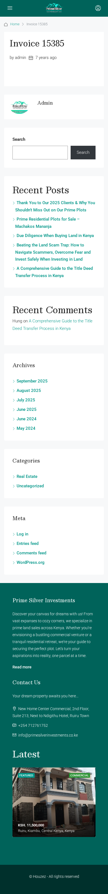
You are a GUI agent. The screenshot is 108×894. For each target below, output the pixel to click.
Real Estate (27, 476)
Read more (22, 667)
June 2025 (27, 409)
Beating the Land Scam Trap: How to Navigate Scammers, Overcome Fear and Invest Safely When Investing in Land (53, 252)
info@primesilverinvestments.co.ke (48, 735)
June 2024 (27, 418)
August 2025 (29, 390)
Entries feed (27, 543)
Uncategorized (30, 485)
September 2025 (32, 381)
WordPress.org (31, 562)
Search (18, 139)
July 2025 (26, 399)
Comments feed (31, 552)
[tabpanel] (54, 802)
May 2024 (26, 428)
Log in (22, 534)
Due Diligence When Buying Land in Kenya (55, 235)
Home (14, 24)
